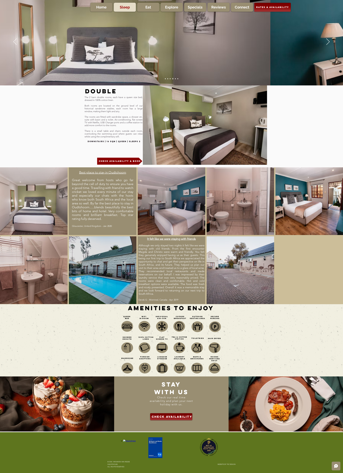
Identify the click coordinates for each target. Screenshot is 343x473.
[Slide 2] (167, 78)
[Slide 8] (175, 78)
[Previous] (15, 41)
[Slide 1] (165, 78)
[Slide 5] (170, 78)
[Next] (328, 41)
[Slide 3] (177, 78)
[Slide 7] (172, 78)
